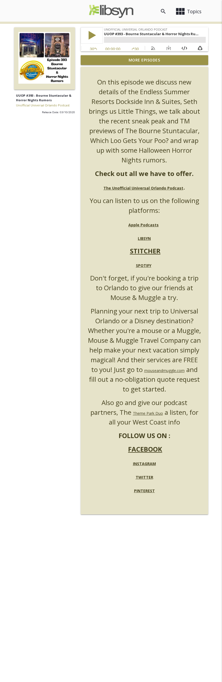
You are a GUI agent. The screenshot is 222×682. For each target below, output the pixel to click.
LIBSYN (144, 238)
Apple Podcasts (143, 224)
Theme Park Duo (148, 413)
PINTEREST (144, 490)
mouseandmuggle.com (164, 370)
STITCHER (145, 250)
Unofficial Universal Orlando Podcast (43, 105)
